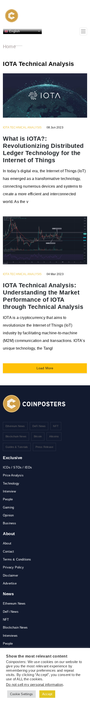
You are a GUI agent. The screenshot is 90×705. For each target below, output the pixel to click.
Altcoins (54, 436)
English (14, 31)
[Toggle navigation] (83, 31)
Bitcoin (38, 436)
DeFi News (39, 426)
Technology (11, 483)
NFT (56, 426)
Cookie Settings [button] (21, 694)
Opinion (8, 515)
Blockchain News (16, 436)
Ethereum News (15, 426)
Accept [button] (47, 694)
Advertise (10, 583)
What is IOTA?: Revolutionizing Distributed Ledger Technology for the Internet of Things (43, 149)
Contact (8, 551)
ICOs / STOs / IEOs (17, 467)
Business (9, 523)
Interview (9, 491)
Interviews (10, 635)
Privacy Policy (13, 567)
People (8, 499)
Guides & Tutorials (17, 446)
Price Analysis (13, 475)
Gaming (8, 507)
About (7, 543)
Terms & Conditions (17, 559)
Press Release (45, 446)
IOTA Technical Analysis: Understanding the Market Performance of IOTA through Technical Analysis (43, 296)
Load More (45, 368)
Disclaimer (10, 575)
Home (9, 46)
